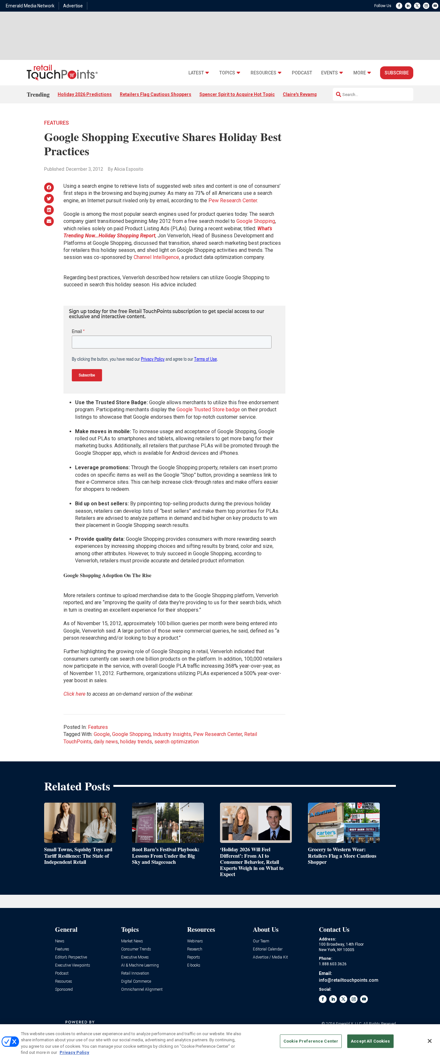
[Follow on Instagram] (426, 6)
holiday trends (136, 742)
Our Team (261, 941)
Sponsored (64, 989)
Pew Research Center (232, 200)
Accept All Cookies (370, 1041)
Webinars (195, 941)
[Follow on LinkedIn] (408, 6)
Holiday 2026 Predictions (85, 94)
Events (329, 73)
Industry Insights (172, 734)
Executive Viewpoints (72, 965)
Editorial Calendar (267, 949)
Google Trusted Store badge (208, 409)
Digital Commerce (136, 981)
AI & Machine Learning (140, 965)
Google (102, 734)
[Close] (430, 1041)
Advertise (73, 6)
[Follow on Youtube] (435, 6)
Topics (227, 73)
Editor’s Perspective (71, 957)
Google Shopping (255, 221)
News (59, 941)
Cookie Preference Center (310, 1041)
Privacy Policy (74, 1052)
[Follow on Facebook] (399, 6)
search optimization (176, 742)
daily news (106, 742)
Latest (196, 73)
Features (56, 123)
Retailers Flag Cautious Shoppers (155, 94)
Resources (263, 73)
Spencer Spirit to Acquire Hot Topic (237, 94)
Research (194, 949)
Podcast (302, 73)
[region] (220, 1041)
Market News (132, 941)
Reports (193, 957)
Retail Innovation (135, 973)
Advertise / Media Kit (270, 957)
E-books (193, 965)
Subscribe (397, 72)
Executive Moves (135, 957)
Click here (74, 694)
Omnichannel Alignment (142, 989)
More (359, 73)
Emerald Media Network (30, 6)
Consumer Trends (136, 949)
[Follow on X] (417, 6)
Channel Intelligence (156, 257)
